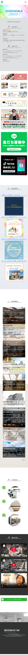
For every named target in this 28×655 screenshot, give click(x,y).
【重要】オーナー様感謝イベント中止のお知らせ (11, 194)
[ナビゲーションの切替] (25, 2)
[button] (2, 11)
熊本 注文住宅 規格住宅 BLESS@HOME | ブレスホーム (14, 631)
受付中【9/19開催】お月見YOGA (10, 31)
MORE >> (24, 459)
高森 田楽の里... (6, 61)
